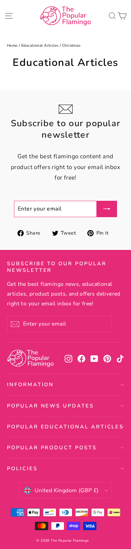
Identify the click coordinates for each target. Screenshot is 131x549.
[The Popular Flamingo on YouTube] (94, 358)
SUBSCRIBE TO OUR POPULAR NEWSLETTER (57, 267)
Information (30, 384)
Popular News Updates (50, 405)
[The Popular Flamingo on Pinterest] (107, 358)
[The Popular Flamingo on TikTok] (120, 358)
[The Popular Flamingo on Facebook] (81, 358)
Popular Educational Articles (65, 426)
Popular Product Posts (52, 447)
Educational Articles (40, 45)
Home (12, 45)
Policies (22, 468)
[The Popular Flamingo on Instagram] (68, 358)
